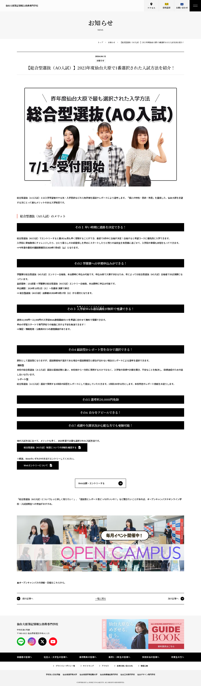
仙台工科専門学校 (128, 674)
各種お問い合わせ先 (125, 665)
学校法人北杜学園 (53, 674)
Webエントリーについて (36, 465)
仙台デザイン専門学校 (146, 674)
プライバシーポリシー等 (65, 665)
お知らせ (111, 42)
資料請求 (167, 7)
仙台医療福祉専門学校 (109, 674)
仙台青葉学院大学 (70, 674)
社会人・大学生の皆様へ (56, 657)
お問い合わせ (182, 7)
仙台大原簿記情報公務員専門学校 (22, 5)
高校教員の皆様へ (88, 657)
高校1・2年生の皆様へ (119, 657)
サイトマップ (88, 665)
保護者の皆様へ (24, 657)
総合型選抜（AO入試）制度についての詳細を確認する (50, 447)
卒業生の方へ (177, 657)
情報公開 (144, 665)
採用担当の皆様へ (150, 657)
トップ (100, 42)
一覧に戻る (100, 598)
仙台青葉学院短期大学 (88, 674)
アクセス (151, 7)
